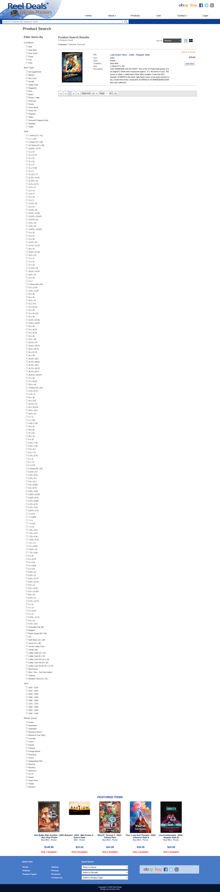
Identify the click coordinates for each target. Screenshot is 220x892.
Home (88, 15)
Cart (158, 15)
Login (205, 15)
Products (135, 15)
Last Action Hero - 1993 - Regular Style (130, 55)
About (111, 15)
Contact (181, 15)
